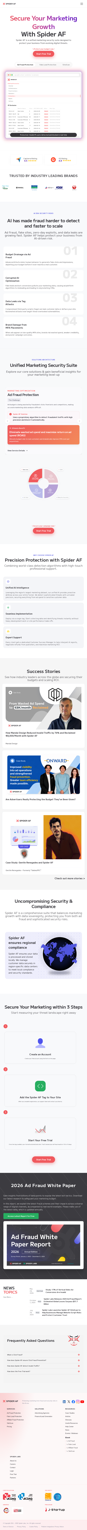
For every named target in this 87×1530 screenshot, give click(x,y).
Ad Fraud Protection (14, 1413)
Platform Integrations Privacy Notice (52, 1526)
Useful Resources (71, 1423)
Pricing (9, 1426)
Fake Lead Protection (14, 1416)
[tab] (25, 65)
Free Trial (13, 1474)
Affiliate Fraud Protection (15, 1420)
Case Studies (70, 1413)
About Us (13, 1461)
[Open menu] (81, 3)
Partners (13, 1478)
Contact (12, 1467)
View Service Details (16, 450)
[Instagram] (78, 1402)
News (67, 1430)
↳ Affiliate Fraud (72, 1448)
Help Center (69, 1426)
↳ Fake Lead (71, 1444)
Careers (13, 1464)
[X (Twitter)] (69, 1402)
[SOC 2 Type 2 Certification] (57, 1497)
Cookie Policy (33, 1526)
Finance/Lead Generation (43, 1416)
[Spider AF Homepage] (10, 1401)
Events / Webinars (71, 1433)
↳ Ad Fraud (71, 1441)
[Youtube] (82, 1402)
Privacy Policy (21, 1526)
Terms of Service (8, 1526)
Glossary (68, 1420)
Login (12, 1471)
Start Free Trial (43, 113)
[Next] (79, 421)
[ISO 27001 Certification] (48, 1497)
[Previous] (7, 421)
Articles (67, 1416)
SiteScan (10, 1423)
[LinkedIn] (64, 1402)
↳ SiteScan (71, 1451)
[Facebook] (73, 1402)
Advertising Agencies (42, 1413)
